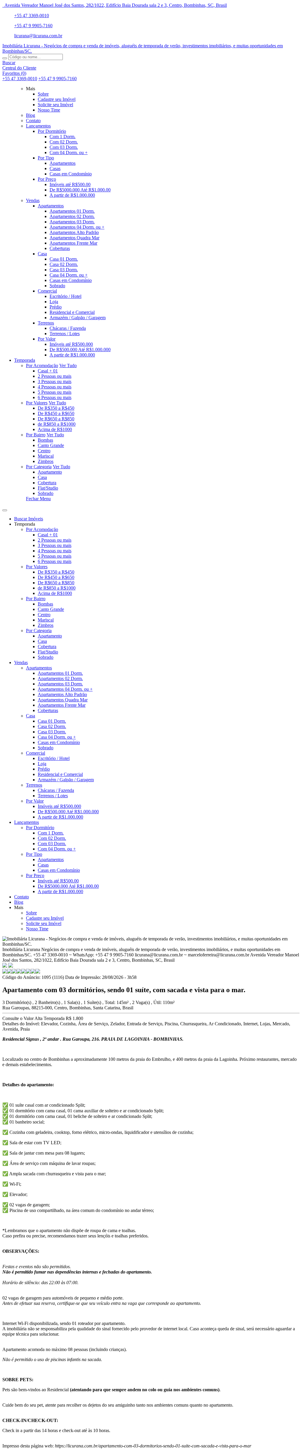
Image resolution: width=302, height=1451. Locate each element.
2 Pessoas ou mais (54, 376)
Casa (42, 477)
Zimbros (45, 461)
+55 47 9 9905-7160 (33, 25)
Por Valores (36, 402)
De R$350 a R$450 (56, 408)
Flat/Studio (48, 487)
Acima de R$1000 (55, 429)
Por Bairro (35, 434)
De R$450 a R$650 (56, 413)
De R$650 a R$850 (56, 418)
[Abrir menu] (4, 508)
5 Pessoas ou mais (54, 392)
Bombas (45, 440)
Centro (44, 450)
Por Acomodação (42, 365)
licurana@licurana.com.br (38, 35)
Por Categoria (39, 466)
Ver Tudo (68, 365)
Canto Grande (51, 445)
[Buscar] (4, 58)
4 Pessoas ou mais (54, 386)
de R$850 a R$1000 (57, 424)
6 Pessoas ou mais (54, 397)
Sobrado (45, 493)
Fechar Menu (38, 498)
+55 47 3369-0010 (31, 15)
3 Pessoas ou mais (54, 381)
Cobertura (47, 482)
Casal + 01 (48, 370)
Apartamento (50, 471)
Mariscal (46, 456)
